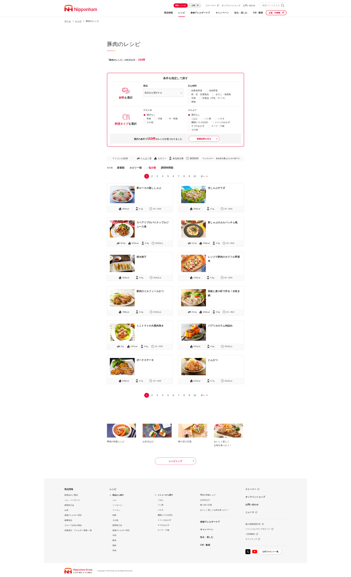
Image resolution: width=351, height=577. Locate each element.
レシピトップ (175, 461)
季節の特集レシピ (208, 495)
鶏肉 (114, 545)
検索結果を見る (204, 139)
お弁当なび (205, 500)
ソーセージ (117, 505)
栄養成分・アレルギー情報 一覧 (78, 530)
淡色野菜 (213, 90)
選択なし (151, 115)
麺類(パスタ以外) (199, 122)
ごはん (194, 118)
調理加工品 (69, 505)
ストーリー (211, 5)
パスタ (221, 118)
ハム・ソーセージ (72, 500)
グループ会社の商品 (73, 525)
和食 (149, 118)
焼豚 (114, 515)
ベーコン (116, 510)
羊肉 (114, 550)
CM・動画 (205, 545)
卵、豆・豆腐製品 (200, 94)
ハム (114, 500)
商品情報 (68, 489)
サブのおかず (197, 126)
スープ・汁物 (217, 126)
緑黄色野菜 (196, 90)
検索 (282, 5)
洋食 (160, 118)
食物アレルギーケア (210, 522)
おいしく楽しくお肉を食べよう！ (214, 510)
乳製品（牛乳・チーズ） (214, 98)
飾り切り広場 (206, 505)
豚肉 (114, 540)
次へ (203, 176)
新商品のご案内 (71, 495)
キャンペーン (206, 529)
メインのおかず (222, 122)
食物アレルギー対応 (73, 515)
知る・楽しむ (206, 537)
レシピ (113, 489)
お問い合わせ (249, 5)
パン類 (208, 118)
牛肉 (114, 535)
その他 (150, 122)
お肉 (66, 510)
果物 (193, 102)
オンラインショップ (231, 5)
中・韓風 (173, 118)
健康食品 (68, 520)
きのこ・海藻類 (223, 94)
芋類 (193, 98)
